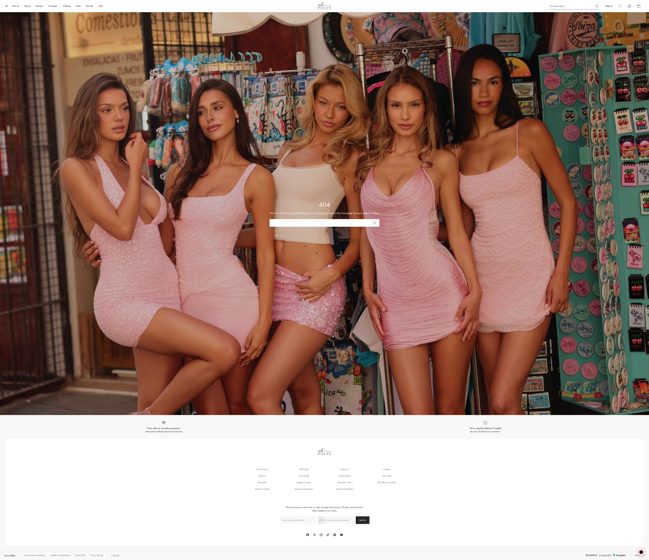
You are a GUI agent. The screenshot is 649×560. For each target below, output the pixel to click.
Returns (262, 475)
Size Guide (304, 475)
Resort (27, 6)
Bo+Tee (89, 6)
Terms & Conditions (345, 489)
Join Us (362, 520)
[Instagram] (321, 534)
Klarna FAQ (80, 555)
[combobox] (321, 520)
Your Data (386, 475)
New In (15, 6)
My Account (262, 469)
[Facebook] (307, 534)
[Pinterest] (334, 534)
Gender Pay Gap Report (60, 555)
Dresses (39, 6)
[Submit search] (597, 6)
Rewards (262, 482)
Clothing (66, 6)
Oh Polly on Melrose (386, 482)
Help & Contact (304, 482)
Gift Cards (304, 469)
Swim (78, 6)
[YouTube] (341, 534)
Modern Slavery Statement (34, 555)
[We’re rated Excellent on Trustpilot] (485, 427)
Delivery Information (304, 489)
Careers (386, 469)
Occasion (52, 6)
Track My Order (262, 489)
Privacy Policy (345, 475)
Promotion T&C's (345, 482)
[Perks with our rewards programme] (163, 427)
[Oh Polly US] (324, 5)
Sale (101, 6)
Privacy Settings (96, 555)
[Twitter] (314, 534)
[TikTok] (328, 534)
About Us (345, 469)
